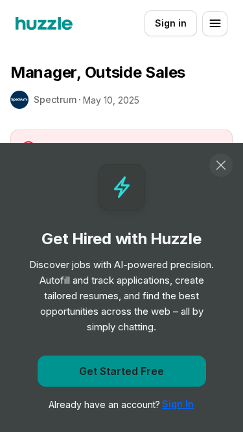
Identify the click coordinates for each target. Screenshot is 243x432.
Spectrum (55, 99)
